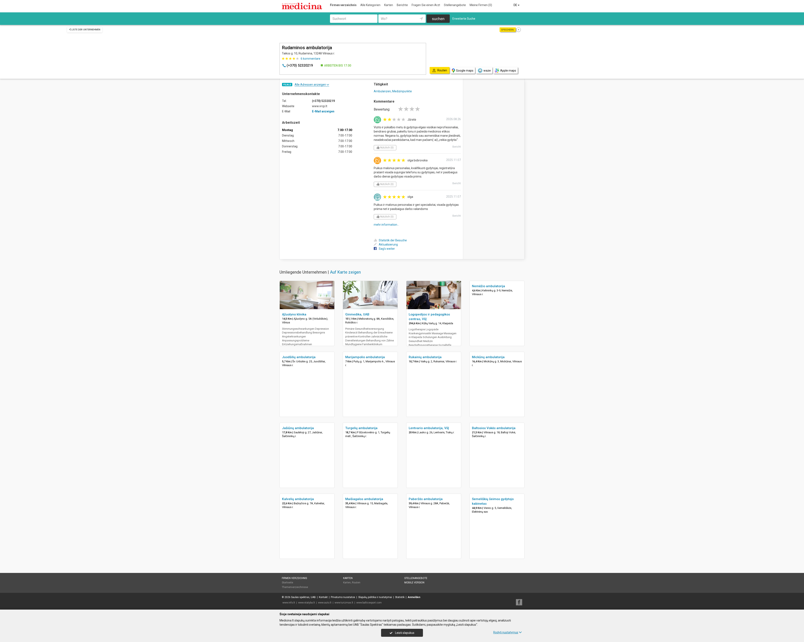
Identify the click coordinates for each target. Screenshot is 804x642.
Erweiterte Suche (463, 18)
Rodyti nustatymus (505, 632)
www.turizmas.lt (344, 602)
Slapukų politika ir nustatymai (375, 597)
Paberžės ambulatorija (426, 499)
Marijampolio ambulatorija (365, 357)
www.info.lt (288, 602)
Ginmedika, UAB (357, 314)
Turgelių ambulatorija (361, 428)
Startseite (287, 582)
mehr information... (386, 224)
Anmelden (414, 597)
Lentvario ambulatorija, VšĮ (429, 428)
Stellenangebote (455, 5)
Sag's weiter (387, 248)
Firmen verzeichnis (343, 5)
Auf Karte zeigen (345, 272)
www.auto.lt (324, 602)
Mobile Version (414, 582)
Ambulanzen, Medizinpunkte (393, 91)
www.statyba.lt (306, 602)
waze (487, 70)
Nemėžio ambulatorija (488, 286)
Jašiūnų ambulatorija (298, 428)
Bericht (456, 146)
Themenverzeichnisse (295, 587)
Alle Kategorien (370, 5)
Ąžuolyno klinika (294, 314)
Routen (356, 582)
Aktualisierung (388, 244)
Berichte (402, 5)
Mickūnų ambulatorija (488, 357)
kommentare (310, 58)
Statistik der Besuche (393, 240)
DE (516, 5)
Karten (388, 5)
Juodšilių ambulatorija (299, 357)
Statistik (400, 597)
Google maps (464, 70)
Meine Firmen (481, 5)
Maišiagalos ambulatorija (364, 499)
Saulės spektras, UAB (303, 597)
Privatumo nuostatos (343, 597)
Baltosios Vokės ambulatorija (493, 428)
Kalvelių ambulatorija (298, 499)
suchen (438, 19)
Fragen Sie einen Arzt (426, 5)
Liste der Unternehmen (85, 29)
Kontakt (323, 597)
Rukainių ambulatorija (425, 357)
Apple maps (508, 70)
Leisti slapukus (404, 632)
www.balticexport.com (369, 602)
